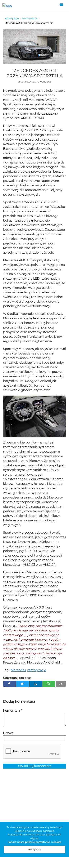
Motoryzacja (29, 18)
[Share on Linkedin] (35, 684)
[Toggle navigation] (61, 5)
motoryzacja (36, 670)
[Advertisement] (34, 813)
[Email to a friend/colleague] (61, 684)
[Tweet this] (22, 684)
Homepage (12, 18)
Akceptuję (34, 849)
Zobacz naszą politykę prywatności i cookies (34, 842)
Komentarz (12, 710)
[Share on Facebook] (9, 684)
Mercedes (18, 670)
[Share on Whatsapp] (48, 684)
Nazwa (8, 733)
